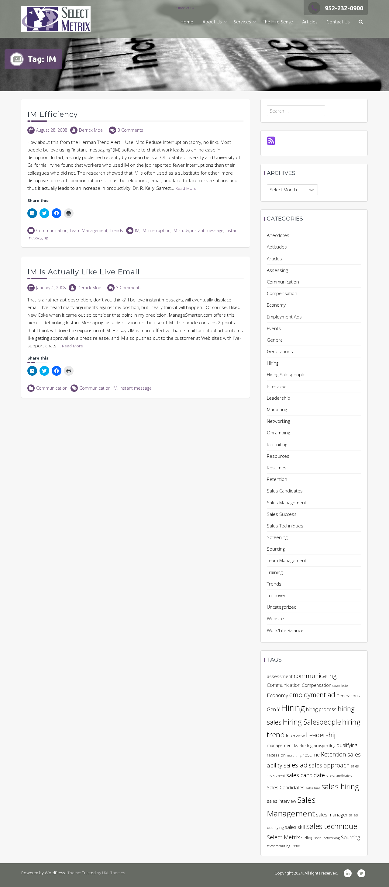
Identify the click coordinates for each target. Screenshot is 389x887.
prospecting (324, 745)
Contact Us (337, 22)
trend (295, 845)
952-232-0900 (344, 8)
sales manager (332, 814)
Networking (278, 421)
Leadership (278, 398)
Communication (51, 230)
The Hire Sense (278, 22)
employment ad (312, 694)
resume (311, 754)
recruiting (294, 755)
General (275, 340)
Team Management (89, 230)
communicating (315, 675)
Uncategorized (282, 607)
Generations (280, 351)
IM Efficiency (52, 114)
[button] (361, 22)
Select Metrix (283, 837)
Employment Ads (284, 317)
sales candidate (305, 775)
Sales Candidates (285, 491)
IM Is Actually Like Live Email (83, 271)
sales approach (329, 765)
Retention (277, 479)
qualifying (346, 745)
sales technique (331, 826)
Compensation (282, 293)
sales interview (281, 801)
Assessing (277, 270)
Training (275, 572)
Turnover (276, 595)
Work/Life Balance (285, 630)
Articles (309, 22)
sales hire (313, 788)
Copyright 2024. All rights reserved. (306, 873)
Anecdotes (278, 235)
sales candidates (339, 775)
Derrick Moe (91, 130)
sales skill (295, 826)
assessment (280, 676)
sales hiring (340, 786)
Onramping (278, 433)
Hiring (272, 363)
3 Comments (130, 130)
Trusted (89, 873)
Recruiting (277, 444)
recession (276, 755)
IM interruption (156, 230)
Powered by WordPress (43, 873)
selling (307, 837)
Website (275, 618)
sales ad (296, 764)
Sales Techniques (285, 526)
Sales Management (286, 502)
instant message (207, 230)
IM (137, 230)
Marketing (277, 409)
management (280, 745)
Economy (276, 305)
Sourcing (276, 549)
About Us (212, 22)
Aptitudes (277, 247)
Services (242, 22)
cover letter (340, 685)
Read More (185, 188)
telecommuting (278, 846)
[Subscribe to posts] (271, 140)
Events (274, 328)
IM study (181, 230)
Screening (277, 537)
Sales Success (282, 514)
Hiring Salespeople (286, 374)
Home (187, 22)
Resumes (277, 467)
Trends (116, 230)
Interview (276, 386)
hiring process (321, 709)
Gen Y (273, 709)
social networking (327, 838)
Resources (278, 456)
